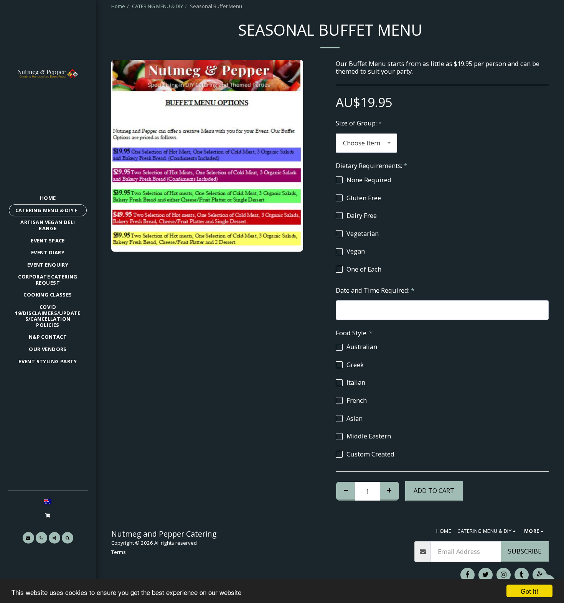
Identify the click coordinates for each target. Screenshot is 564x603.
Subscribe (524, 551)
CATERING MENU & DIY (157, 6)
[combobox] (366, 143)
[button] (47, 515)
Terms (118, 552)
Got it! (529, 591)
